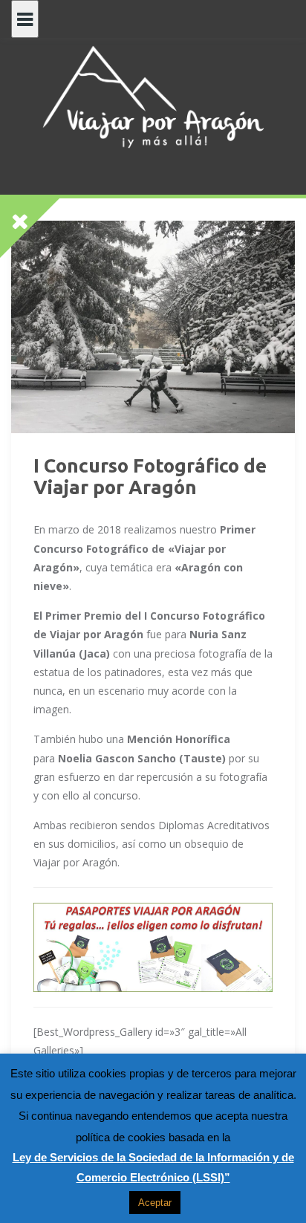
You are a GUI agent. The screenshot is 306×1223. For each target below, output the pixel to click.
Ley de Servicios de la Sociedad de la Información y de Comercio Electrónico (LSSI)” (153, 1167)
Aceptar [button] (155, 1202)
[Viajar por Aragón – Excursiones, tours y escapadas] (153, 96)
